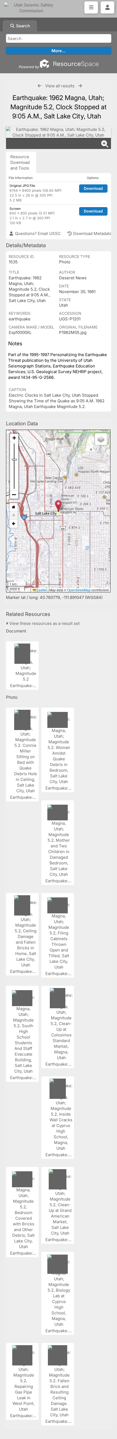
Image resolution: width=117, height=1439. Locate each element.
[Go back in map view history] (14, 524)
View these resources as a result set (44, 623)
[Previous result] (39, 86)
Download (93, 188)
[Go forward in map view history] (14, 515)
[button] (58, 505)
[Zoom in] (14, 438)
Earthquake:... (23, 685)
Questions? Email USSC (37, 233)
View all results (60, 85)
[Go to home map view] (14, 507)
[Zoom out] (14, 494)
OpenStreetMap (79, 590)
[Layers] (101, 439)
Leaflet (41, 590)
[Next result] (80, 86)
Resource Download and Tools (20, 162)
